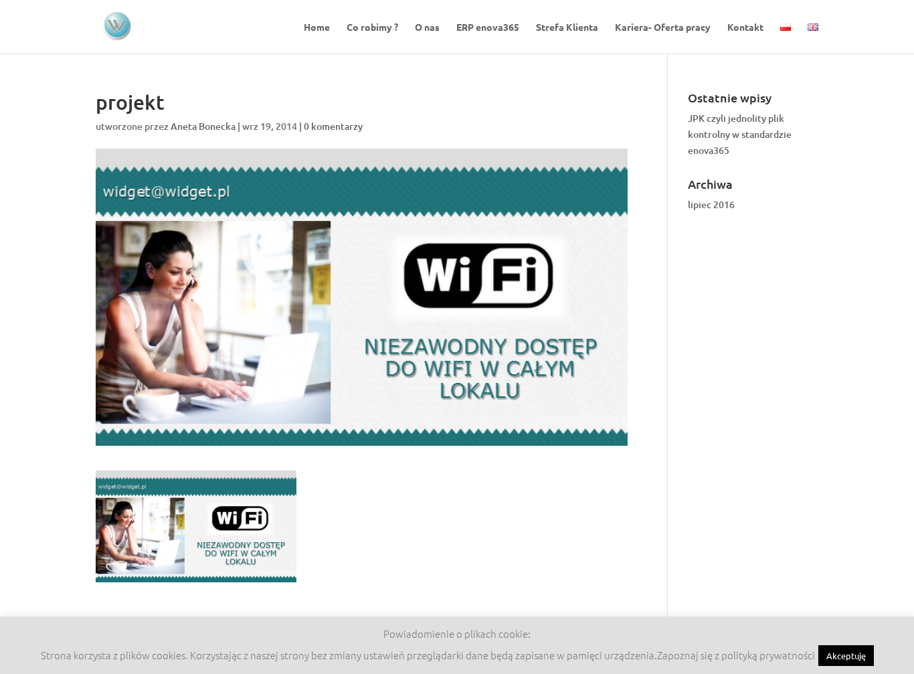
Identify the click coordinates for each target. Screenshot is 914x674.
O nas (427, 27)
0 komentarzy (333, 126)
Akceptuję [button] (846, 655)
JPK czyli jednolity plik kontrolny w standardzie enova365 (740, 134)
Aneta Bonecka (203, 126)
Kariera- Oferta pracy (663, 27)
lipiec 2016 (711, 204)
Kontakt (745, 27)
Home (317, 27)
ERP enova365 (487, 27)
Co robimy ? (372, 27)
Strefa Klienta (567, 27)
